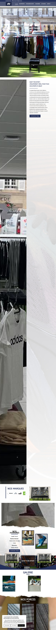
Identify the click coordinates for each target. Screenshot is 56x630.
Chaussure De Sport (30, 3)
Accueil (16, 3)
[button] (13, 497)
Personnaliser (7, 625)
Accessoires (37, 3)
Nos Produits (22, 3)
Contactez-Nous (35, 116)
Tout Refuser (14, 625)
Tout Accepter (21, 625)
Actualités (43, 3)
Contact (48, 3)
